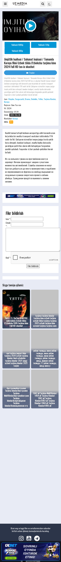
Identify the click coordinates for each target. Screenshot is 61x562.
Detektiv (34, 99)
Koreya (6, 101)
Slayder (11, 99)
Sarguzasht (19, 99)
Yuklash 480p (17, 50)
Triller (40, 99)
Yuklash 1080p (17, 44)
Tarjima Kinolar (50, 99)
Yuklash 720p (43, 44)
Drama (27, 99)
